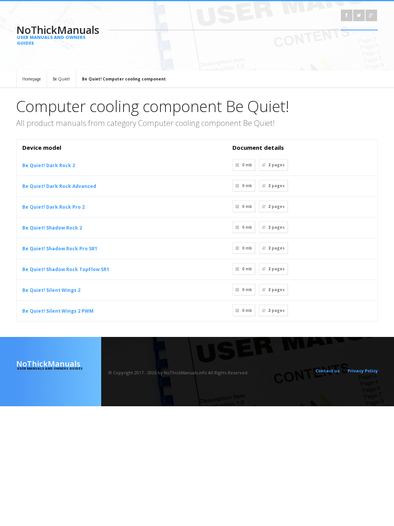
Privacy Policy (362, 371)
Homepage (31, 79)
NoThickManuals (57, 34)
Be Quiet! (61, 79)
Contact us (328, 371)
